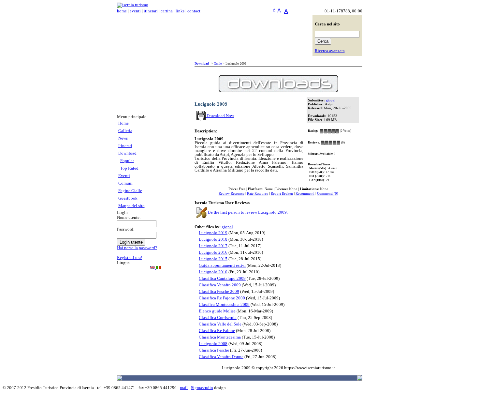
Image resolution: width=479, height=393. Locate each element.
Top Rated (129, 168)
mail (184, 387)
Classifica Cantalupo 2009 (222, 278)
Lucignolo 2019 (213, 233)
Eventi (124, 176)
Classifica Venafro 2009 (220, 285)
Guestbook (128, 198)
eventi (135, 11)
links (180, 11)
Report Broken (282, 193)
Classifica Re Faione (217, 330)
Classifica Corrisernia (218, 317)
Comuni (125, 183)
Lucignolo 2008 (213, 343)
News (123, 138)
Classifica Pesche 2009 (219, 291)
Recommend (305, 193)
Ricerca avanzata (330, 51)
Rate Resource (257, 193)
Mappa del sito (131, 206)
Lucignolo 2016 (213, 252)
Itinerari (125, 146)
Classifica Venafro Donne (221, 357)
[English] (153, 267)
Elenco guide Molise (217, 311)
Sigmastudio (202, 387)
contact (193, 11)
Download (127, 153)
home (122, 11)
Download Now (220, 115)
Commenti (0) (327, 193)
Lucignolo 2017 (213, 246)
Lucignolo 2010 (213, 272)
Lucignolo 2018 (213, 239)
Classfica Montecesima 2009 (224, 304)
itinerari (151, 11)
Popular (127, 161)
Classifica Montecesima (220, 337)
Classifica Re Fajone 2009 (222, 298)
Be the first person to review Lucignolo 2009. (248, 212)
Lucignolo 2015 (213, 259)
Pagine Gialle (130, 191)
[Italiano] (158, 267)
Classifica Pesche (214, 350)
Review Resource (231, 193)
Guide (218, 63)
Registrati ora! (129, 257)
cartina (167, 11)
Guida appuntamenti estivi (222, 265)
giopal (330, 100)
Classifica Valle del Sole (220, 324)
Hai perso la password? (137, 248)
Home (123, 123)
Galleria (125, 130)
